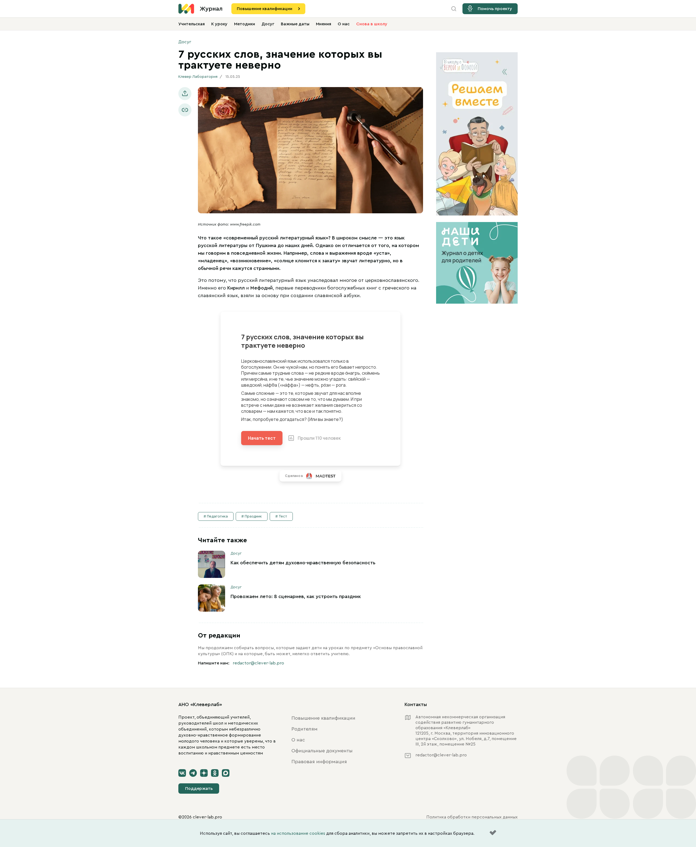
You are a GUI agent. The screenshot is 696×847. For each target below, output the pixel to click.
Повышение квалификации (264, 9)
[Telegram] (193, 773)
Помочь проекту (495, 9)
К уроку (219, 24)
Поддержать (199, 788)
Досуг (268, 24)
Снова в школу (371, 24)
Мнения (323, 24)
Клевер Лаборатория (197, 77)
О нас (344, 24)
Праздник (253, 516)
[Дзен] (204, 773)
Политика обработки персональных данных (472, 817)
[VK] (182, 773)
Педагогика (217, 516)
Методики (244, 24)
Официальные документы (322, 750)
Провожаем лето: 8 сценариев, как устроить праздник (296, 596)
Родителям (304, 728)
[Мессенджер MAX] (225, 773)
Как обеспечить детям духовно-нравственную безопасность (303, 562)
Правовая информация (319, 761)
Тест (283, 516)
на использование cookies (298, 833)
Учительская (191, 24)
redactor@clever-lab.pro (258, 663)
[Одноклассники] (215, 773)
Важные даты (295, 24)
